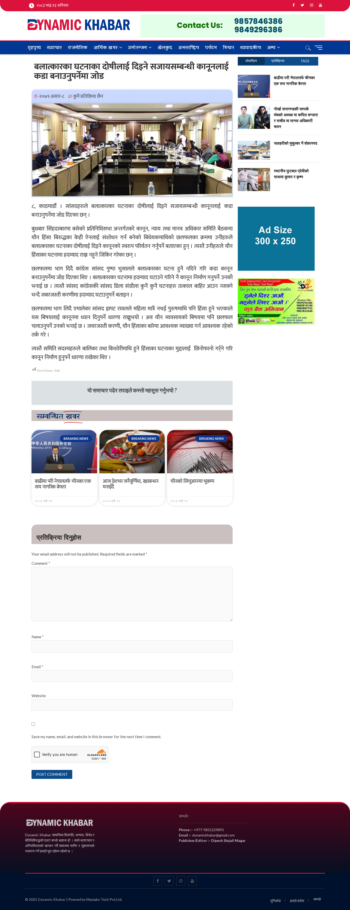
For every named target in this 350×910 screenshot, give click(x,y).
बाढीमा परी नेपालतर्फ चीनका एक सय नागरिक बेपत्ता (63, 484)
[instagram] (311, 5)
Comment (41, 563)
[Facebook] (293, 5)
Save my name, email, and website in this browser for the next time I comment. (96, 736)
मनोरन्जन (137, 47)
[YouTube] (320, 5)
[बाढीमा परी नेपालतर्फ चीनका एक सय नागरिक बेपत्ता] (254, 77)
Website (39, 695)
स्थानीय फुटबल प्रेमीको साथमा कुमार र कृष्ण (291, 174)
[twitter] (302, 5)
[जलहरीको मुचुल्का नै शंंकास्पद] (254, 143)
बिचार (228, 47)
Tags (305, 61)
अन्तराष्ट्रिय (188, 47)
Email (37, 666)
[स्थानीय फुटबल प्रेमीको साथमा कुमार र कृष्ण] (254, 171)
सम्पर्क (317, 899)
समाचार (54, 47)
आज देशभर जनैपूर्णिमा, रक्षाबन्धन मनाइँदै (131, 484)
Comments (278, 61)
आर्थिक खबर (106, 47)
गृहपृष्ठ (34, 47)
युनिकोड (275, 900)
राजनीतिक (78, 47)
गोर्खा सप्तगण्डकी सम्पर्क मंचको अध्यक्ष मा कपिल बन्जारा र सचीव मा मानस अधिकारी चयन (296, 117)
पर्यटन (211, 47)
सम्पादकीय (250, 47)
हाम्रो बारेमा (297, 900)
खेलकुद (165, 47)
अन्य (271, 47)
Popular (251, 61)
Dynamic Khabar (52, 899)
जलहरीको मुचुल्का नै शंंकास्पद (295, 143)
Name (38, 636)
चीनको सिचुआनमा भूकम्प (192, 481)
